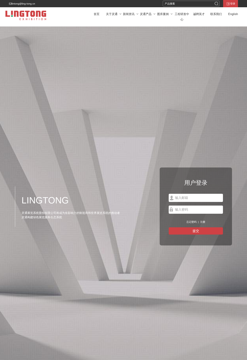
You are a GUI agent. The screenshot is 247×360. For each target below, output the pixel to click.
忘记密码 (191, 221)
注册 (202, 221)
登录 (232, 3)
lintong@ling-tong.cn (23, 3)
